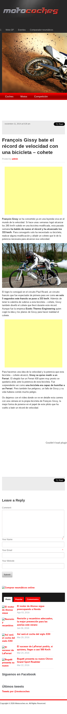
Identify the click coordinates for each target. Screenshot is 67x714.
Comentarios (33, 599)
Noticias (9, 111)
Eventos (22, 30)
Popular (18, 599)
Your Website (8, 561)
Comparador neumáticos (41, 30)
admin (15, 159)
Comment (6, 507)
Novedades (27, 111)
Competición (41, 96)
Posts (8, 599)
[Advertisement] (33, 191)
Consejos (49, 103)
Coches (9, 96)
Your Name (7, 539)
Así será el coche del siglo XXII (33, 634)
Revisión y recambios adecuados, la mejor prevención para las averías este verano (35, 621)
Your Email (7, 550)
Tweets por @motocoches (16, 691)
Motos (23, 96)
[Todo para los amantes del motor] (31, 8)
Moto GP (10, 30)
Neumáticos (30, 103)
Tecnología (11, 103)
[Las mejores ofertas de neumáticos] (18, 587)
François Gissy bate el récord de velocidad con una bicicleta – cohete (30, 146)
